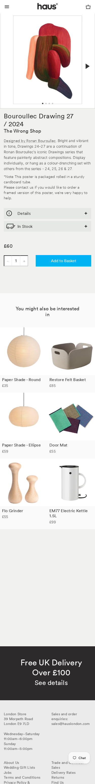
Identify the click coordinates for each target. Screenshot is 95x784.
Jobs (7, 772)
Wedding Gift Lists (19, 767)
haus (38, 12)
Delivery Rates (63, 772)
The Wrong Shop (22, 131)
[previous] (8, 60)
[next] (86, 66)
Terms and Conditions (22, 777)
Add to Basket (63, 260)
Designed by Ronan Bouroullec (30, 140)
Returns (57, 777)
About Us (11, 762)
